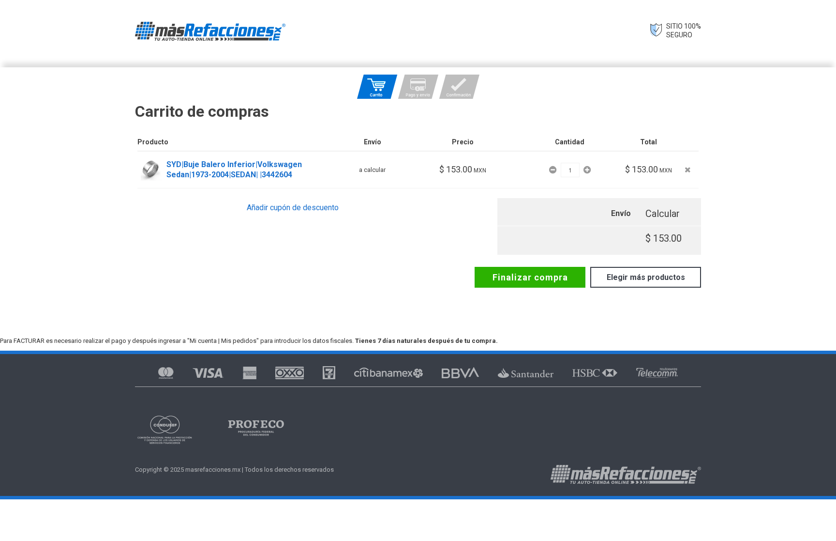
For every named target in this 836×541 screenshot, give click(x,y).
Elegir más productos (646, 277)
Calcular (662, 213)
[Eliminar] (687, 170)
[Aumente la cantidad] (587, 170)
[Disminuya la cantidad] (553, 170)
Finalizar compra (530, 277)
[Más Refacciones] (210, 31)
